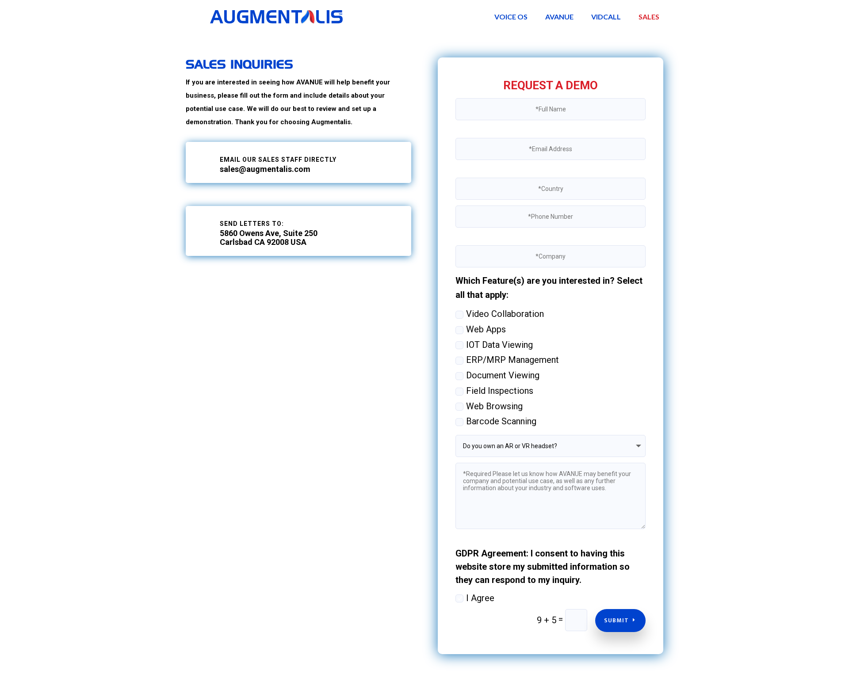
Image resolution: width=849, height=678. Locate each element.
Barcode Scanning (501, 421)
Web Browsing (494, 406)
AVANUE (559, 16)
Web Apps (486, 329)
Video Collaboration (505, 314)
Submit (616, 620)
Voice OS (511, 16)
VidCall (606, 16)
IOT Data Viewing (499, 344)
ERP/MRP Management (512, 359)
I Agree (480, 598)
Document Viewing (502, 375)
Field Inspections (499, 390)
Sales (649, 16)
